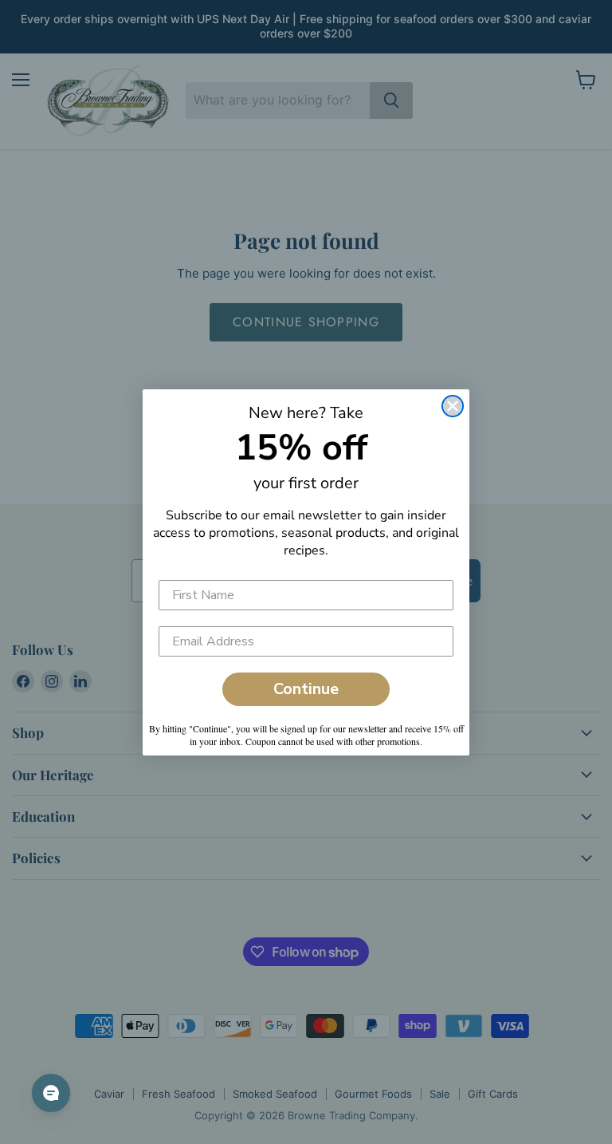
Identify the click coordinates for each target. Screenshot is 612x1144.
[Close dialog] (452, 406)
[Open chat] (51, 1093)
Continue (306, 689)
